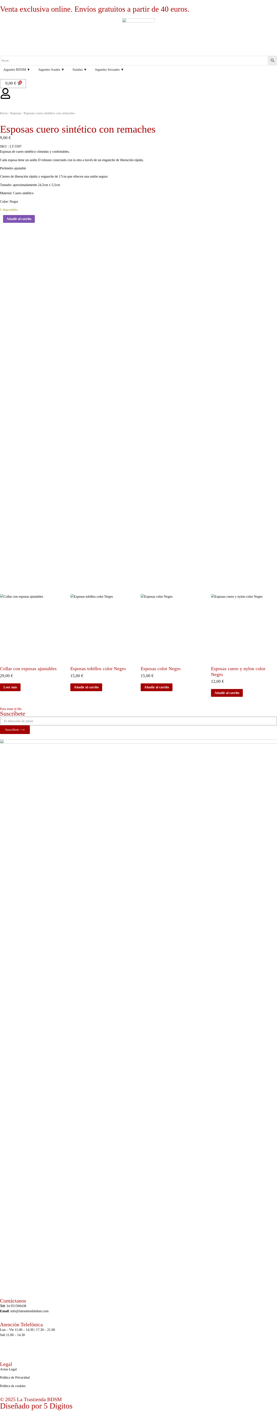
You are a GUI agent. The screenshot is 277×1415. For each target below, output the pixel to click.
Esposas (15, 113)
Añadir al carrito (18, 219)
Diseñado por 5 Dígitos (36, 1406)
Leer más (10, 687)
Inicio (4, 113)
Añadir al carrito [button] (86, 687)
